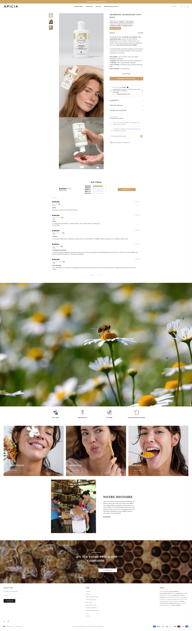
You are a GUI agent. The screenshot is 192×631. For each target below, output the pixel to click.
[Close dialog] (108, 305)
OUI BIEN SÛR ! (96, 318)
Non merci (96, 321)
